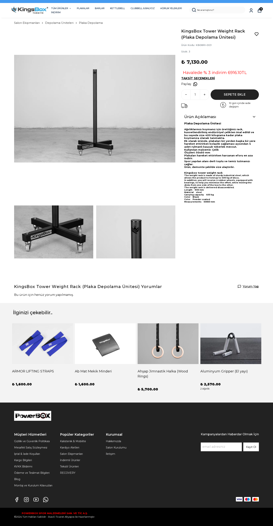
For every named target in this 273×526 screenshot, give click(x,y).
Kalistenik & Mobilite (73, 441)
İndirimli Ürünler (70, 460)
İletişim (110, 454)
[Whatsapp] (45, 499)
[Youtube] (36, 499)
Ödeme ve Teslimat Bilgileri (32, 472)
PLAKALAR (83, 8)
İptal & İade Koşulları (27, 454)
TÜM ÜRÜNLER (59, 8)
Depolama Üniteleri (59, 23)
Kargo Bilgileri (23, 460)
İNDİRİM (56, 12)
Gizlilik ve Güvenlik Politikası (32, 441)
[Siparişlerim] (251, 10)
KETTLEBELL (117, 8)
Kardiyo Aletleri (69, 447)
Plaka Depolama (91, 23)
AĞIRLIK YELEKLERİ (171, 8)
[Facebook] (16, 499)
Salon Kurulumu (116, 447)
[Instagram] (26, 499)
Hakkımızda (113, 441)
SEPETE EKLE (235, 94)
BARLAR (100, 8)
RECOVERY (67, 472)
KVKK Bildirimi (23, 466)
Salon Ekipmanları (27, 23)
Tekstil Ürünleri (69, 466)
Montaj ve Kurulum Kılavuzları (33, 485)
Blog (17, 479)
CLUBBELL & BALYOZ (143, 8)
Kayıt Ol (251, 447)
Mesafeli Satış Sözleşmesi (30, 447)
